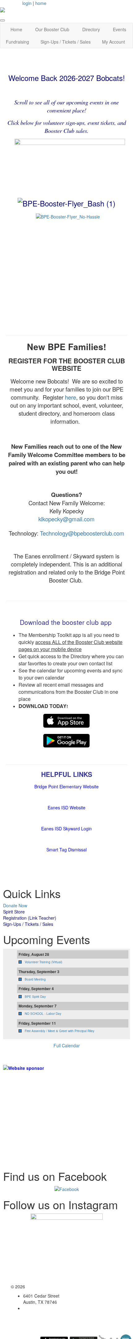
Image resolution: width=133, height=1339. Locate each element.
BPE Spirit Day (35, 996)
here (70, 397)
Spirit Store (14, 912)
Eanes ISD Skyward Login (66, 828)
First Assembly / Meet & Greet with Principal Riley (59, 1031)
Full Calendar (67, 1045)
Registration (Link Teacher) (29, 918)
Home (16, 29)
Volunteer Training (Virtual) (43, 962)
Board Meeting (35, 979)
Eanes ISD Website (66, 807)
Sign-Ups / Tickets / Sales (66, 42)
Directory (91, 29)
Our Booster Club (52, 29)
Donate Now (15, 905)
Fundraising (17, 42)
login (27, 3)
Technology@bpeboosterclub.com (82, 533)
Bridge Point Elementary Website (66, 786)
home (40, 3)
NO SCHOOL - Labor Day (43, 1013)
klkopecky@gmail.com (66, 519)
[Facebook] (66, 1188)
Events (119, 29)
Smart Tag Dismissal (66, 849)
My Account (113, 42)
